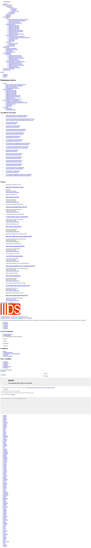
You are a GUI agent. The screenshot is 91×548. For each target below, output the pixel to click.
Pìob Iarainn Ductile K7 (12, 197)
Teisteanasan (8, 14)
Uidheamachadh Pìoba (10, 24)
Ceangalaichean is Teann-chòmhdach (11, 100)
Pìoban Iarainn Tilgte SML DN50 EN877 (14, 134)
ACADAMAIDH (7, 53)
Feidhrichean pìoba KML (14, 27)
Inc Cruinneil (11, 13)
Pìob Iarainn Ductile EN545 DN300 (13, 154)
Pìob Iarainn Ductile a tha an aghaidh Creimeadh (16, 116)
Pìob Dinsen (11, 7)
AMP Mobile (29, 318)
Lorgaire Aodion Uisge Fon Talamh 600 (17, 217)
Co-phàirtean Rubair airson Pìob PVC (14, 141)
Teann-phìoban (12, 39)
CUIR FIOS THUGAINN (8, 68)
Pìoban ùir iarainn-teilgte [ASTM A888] (17, 20)
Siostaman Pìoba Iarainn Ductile (15, 56)
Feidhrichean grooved (13, 32)
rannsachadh (8, 192)
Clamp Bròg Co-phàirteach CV (12, 172)
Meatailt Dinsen (12, 12)
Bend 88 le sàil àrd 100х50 (11, 151)
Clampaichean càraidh (13, 38)
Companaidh (8, 6)
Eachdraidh (13, 9)
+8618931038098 (7, 335)
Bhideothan (8, 15)
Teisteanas (5, 364)
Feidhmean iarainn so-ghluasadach (16, 31)
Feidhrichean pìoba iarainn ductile (16, 30)
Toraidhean (5, 75)
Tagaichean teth (14, 318)
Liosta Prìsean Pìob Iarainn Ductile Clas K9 (18, 285)
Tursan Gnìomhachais (10, 51)
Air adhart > (5, 302)
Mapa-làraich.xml (22, 318)
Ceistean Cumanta (15, 11)
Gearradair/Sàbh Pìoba (13, 43)
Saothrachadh (14, 8)
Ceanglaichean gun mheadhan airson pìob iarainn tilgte (17, 144)
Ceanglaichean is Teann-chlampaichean (11, 353)
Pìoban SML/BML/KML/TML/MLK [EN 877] (16, 84)
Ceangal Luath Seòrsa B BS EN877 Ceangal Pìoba (16, 147)
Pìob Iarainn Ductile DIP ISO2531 (15, 246)
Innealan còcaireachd (10, 45)
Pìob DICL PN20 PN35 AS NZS (14, 187)
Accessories (8, 42)
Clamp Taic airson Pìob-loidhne (12, 127)
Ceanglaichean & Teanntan (11, 35)
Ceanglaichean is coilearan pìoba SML (17, 36)
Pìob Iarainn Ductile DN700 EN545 (13, 158)
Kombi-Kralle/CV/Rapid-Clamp (12, 137)
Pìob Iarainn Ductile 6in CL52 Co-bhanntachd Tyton (20, 266)
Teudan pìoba (11, 41)
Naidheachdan (6, 47)
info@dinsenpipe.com (7, 334)
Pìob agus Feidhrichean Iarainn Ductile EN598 (19, 236)
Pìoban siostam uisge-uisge (14, 21)
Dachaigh (5, 3)
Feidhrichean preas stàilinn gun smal (16, 33)
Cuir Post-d (3, 371)
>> (9, 302)
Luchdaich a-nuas (7, 69)
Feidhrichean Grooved (13, 59)
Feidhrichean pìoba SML (14, 25)
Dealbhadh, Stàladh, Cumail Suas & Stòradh (15, 61)
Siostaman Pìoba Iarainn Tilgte (15, 55)
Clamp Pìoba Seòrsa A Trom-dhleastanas (14, 168)
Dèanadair (5, 361)
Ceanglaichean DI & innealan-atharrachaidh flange (19, 37)
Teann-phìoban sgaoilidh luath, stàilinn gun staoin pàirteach (18, 175)
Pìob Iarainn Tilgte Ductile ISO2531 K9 (17, 295)
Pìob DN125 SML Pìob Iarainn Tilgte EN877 (15, 130)
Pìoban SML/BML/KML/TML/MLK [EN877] (18, 19)
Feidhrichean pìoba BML (14, 26)
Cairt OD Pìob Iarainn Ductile (14, 256)
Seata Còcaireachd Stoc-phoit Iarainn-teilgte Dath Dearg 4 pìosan (19, 120)
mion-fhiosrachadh (15, 192)
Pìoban (7, 18)
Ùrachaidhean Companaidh (11, 49)
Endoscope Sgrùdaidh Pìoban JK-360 (16, 207)
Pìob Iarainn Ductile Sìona (13, 275)
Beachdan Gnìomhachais (11, 48)
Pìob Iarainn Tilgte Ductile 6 (13, 226)
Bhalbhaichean (12, 44)
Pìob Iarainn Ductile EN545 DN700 (13, 161)
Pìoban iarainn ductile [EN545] (15, 23)
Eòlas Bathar (8, 54)
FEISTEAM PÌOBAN (8, 89)
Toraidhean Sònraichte (5, 318)
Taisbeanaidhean (9, 50)
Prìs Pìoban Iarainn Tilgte (11, 123)
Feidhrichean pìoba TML (14, 29)
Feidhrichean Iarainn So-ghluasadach (16, 57)
